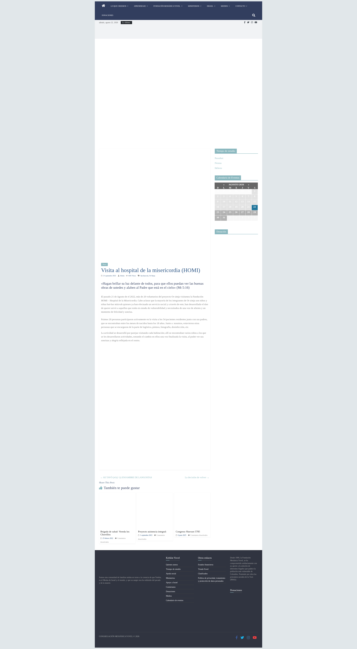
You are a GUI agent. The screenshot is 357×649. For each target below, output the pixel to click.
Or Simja (152, 276)
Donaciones (107, 15)
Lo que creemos (118, 6)
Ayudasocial (144, 276)
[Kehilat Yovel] (103, 6)
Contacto (240, 6)
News (104, 264)
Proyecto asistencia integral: (152, 531)
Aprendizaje (140, 6)
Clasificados (203, 574)
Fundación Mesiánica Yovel (166, 6)
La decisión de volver (197, 477)
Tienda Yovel (203, 569)
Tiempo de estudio (173, 569)
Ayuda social (171, 574)
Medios (224, 6)
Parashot (219, 158)
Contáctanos (170, 587)
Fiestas (218, 163)
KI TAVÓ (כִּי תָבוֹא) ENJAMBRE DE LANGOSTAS (126, 477)
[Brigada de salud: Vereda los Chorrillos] (117, 494)
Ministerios (193, 6)
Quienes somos (172, 565)
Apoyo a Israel (172, 583)
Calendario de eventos (174, 600)
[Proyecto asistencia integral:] (155, 494)
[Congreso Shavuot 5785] (192, 494)
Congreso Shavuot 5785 (188, 531)
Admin (122, 276)
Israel (210, 6)
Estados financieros (205, 565)
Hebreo (218, 168)
